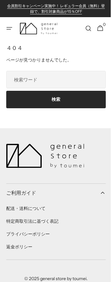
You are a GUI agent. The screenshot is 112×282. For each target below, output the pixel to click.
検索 (53, 99)
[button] (9, 28)
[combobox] (53, 79)
